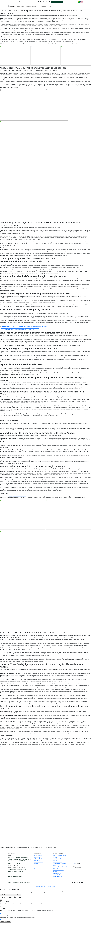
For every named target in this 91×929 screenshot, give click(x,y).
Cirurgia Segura (57, 873)
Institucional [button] (20, 6)
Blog (50, 6)
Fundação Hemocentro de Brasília (17, 496)
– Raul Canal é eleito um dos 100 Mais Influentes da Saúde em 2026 (17, 329)
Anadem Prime (56, 871)
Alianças (36, 863)
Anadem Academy (57, 876)
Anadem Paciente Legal (58, 870)
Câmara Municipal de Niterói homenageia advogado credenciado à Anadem (20, 328)
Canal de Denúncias (16, 1)
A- (8, 1)
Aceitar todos (4, 895)
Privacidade (37, 860)
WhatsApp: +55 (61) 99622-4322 (16, 871)
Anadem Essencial (57, 862)
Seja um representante (57, 1)
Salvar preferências (5, 921)
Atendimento (43, 6)
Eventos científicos (57, 875)
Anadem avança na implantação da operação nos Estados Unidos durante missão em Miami (24, 326)
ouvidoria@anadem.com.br (15, 876)
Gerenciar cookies (51, 886)
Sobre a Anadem (38, 855)
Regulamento (37, 857)
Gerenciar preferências (14, 895)
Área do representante (71, 1)
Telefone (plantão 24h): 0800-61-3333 (17, 869)
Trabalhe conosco (38, 862)
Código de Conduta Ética (40, 859)
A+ (10, 1)
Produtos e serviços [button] (31, 6)
